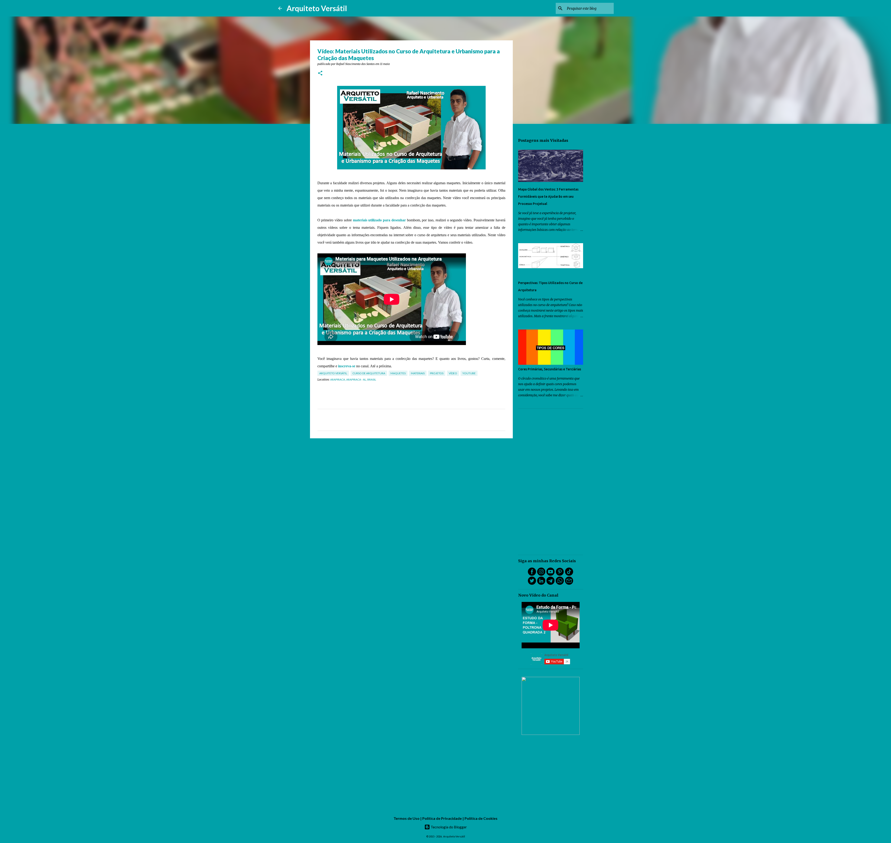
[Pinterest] (559, 574)
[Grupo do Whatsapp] (559, 583)
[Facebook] (532, 574)
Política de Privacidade (442, 818)
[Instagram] (541, 574)
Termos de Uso (407, 818)
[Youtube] (550, 574)
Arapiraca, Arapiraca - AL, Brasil (353, 379)
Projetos (436, 373)
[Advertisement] (550, 481)
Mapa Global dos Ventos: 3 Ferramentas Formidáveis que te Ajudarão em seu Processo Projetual (548, 196)
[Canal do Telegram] (550, 583)
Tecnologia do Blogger (448, 827)
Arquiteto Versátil (317, 8)
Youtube (469, 373)
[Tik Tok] (569, 574)
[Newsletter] (569, 583)
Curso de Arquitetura (368, 373)
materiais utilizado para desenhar (379, 220)
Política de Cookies (481, 818)
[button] (320, 73)
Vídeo (453, 373)
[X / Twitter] (532, 583)
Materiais (418, 373)
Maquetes (398, 373)
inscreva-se (346, 366)
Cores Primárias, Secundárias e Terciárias (549, 369)
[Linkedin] (541, 583)
